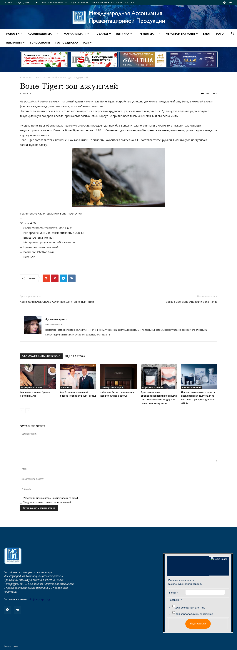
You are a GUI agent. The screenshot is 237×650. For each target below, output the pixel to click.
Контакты (130, 2)
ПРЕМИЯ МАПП (147, 33)
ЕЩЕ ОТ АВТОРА (75, 356)
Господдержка (66, 42)
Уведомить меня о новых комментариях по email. (51, 498)
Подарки (101, 33)
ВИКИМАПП (14, 42)
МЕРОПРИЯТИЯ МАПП (180, 33)
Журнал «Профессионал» (55, 2)
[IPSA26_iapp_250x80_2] (94, 59)
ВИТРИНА (122, 33)
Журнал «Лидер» (79, 2)
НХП (86, 42)
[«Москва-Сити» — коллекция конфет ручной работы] (118, 376)
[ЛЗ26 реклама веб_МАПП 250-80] (193, 59)
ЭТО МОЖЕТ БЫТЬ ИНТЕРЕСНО (41, 356)
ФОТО (220, 33)
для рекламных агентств (190, 607)
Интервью (66, 387)
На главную (26, 77)
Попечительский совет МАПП (106, 2)
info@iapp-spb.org (39, 599)
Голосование (40, 42)
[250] (143, 59)
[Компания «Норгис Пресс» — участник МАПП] (38, 376)
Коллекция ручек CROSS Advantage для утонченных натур (57, 301)
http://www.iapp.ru (53, 324)
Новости (12, 33)
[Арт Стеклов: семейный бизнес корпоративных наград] (78, 376)
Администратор (57, 319)
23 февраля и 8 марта (31, 387)
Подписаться (198, 623)
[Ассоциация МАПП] (118, 17)
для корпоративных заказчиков (194, 613)
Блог (206, 33)
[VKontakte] (230, 2)
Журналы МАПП (75, 33)
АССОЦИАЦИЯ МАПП (41, 33)
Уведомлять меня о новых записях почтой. (47, 502)
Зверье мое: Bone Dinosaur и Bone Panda (191, 301)
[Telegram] (224, 2)
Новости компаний (46, 77)
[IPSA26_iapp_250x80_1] (44, 59)
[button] (232, 34)
